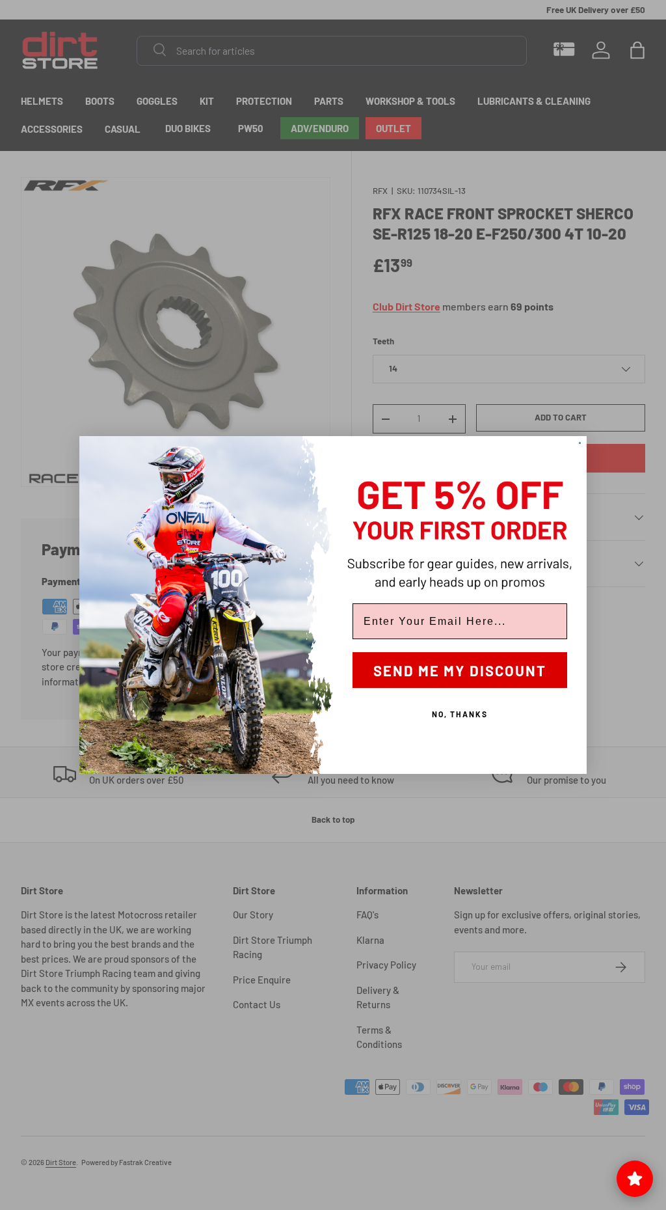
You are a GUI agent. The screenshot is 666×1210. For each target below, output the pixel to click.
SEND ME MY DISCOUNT (459, 670)
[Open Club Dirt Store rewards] (635, 1179)
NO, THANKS (460, 714)
